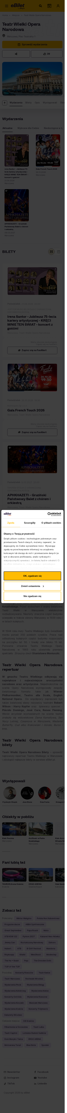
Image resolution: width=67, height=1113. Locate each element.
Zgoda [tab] (10, 522)
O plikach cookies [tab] (51, 522)
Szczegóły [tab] (29, 522)
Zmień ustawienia (30, 586)
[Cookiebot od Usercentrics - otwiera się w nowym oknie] (47, 514)
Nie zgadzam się (32, 596)
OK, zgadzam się (32, 576)
